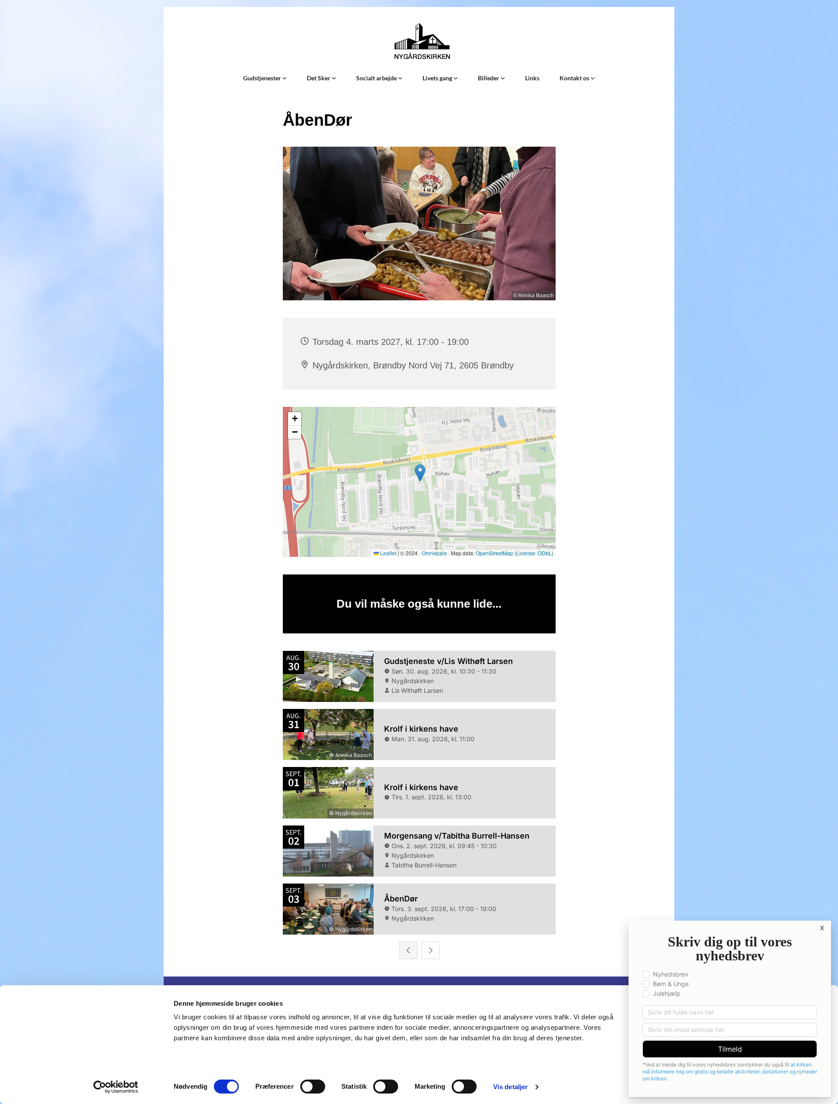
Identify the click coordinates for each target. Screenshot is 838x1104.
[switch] (312, 1087)
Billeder (489, 78)
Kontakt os (575, 78)
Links (532, 78)
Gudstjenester (262, 78)
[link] (265, 78)
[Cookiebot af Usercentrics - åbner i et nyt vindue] (116, 1087)
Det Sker (319, 78)
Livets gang (437, 78)
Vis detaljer (510, 1086)
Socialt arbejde (377, 78)
